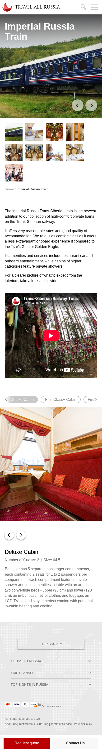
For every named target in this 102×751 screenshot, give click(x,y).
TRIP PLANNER (23, 673)
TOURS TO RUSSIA (26, 661)
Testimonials (27, 724)
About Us (11, 724)
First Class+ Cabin (60, 400)
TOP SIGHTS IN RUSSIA (29, 684)
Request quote (26, 743)
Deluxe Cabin (24, 400)
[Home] (7, 7)
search (84, 6)
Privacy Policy (83, 724)
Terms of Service (61, 724)
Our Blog (42, 724)
